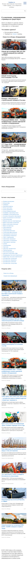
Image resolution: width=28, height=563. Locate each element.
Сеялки (5, 243)
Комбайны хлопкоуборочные (11, 214)
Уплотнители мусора (8, 252)
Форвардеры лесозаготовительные (12, 255)
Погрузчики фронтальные (10, 232)
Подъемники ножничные (9, 235)
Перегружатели (7, 229)
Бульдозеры (6, 203)
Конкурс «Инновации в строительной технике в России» (14, 99)
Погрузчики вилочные (9, 230)
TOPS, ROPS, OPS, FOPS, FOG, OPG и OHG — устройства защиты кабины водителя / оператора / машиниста (14, 171)
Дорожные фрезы (8, 206)
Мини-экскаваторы (8, 226)
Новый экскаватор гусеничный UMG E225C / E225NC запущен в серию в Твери (13, 526)
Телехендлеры (7, 245)
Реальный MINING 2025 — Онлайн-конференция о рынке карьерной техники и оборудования (14, 121)
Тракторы (5, 247)
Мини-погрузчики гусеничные (11, 222)
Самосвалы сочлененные (10, 240)
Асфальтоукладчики (8, 201)
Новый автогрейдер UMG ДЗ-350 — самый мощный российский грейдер (13, 53)
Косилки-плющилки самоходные (12, 216)
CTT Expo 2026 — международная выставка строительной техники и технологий (14, 145)
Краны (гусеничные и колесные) (11, 217)
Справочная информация (10, 276)
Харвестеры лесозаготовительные (12, 256)
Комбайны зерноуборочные (10, 213)
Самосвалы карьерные (9, 239)
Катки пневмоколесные (9, 211)
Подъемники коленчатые (10, 234)
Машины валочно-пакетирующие (12, 221)
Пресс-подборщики (8, 237)
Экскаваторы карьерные (9, 260)
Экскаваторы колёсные (9, 261)
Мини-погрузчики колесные (10, 224)
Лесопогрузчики (7, 219)
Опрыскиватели (7, 227)
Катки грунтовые (7, 208)
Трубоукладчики (7, 250)
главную (14, 34)
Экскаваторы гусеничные (10, 258)
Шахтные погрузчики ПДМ (10, 253)
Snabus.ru (11, 2)
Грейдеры (5, 204)
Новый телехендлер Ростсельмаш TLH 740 (10, 76)
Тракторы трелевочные (9, 248)
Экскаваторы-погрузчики (10, 263)
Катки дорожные (7, 209)
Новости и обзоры (9, 273)
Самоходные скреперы (9, 242)
